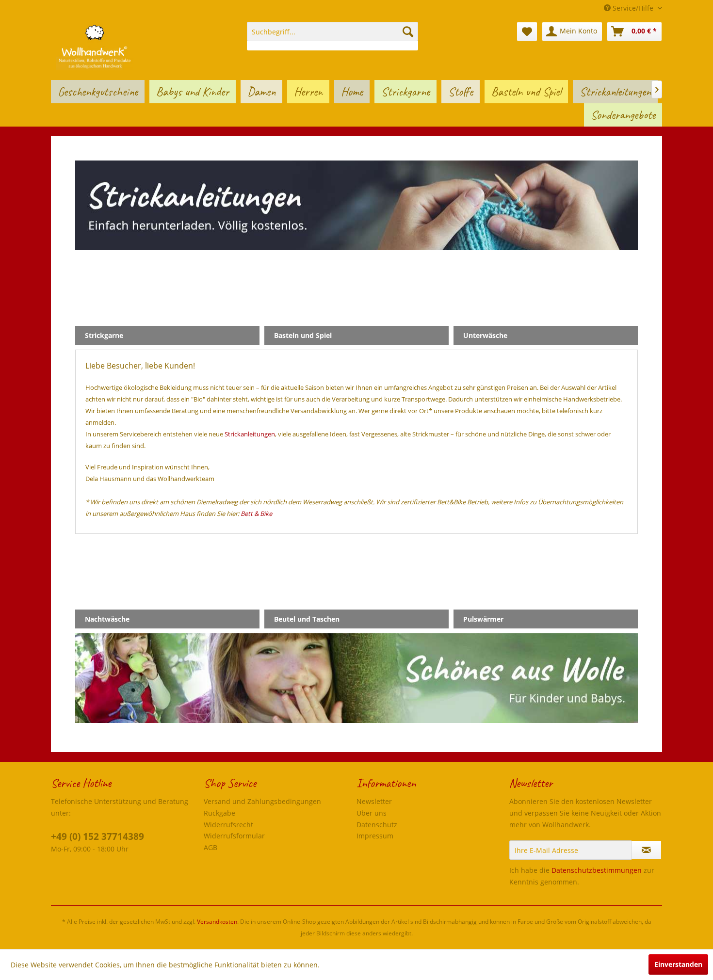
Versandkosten (217, 921)
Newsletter (374, 801)
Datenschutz (376, 824)
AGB (210, 847)
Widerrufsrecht (228, 824)
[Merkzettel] (527, 31)
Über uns (371, 813)
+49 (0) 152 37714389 (97, 836)
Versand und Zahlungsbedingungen (262, 801)
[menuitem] (332, 36)
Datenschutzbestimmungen (596, 870)
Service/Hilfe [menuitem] (633, 8)
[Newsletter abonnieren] (646, 850)
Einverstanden (678, 964)
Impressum (374, 835)
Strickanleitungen (250, 434)
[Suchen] (408, 31)
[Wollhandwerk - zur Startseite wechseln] (94, 46)
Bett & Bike (256, 513)
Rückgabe (219, 813)
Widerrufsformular (234, 835)
